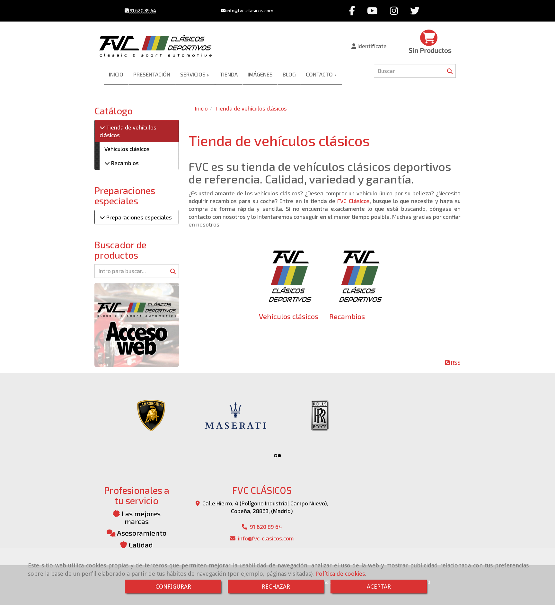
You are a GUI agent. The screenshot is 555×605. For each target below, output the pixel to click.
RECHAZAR (276, 586)
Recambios (347, 316)
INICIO (116, 74)
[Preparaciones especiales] (102, 217)
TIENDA (229, 74)
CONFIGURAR (173, 586)
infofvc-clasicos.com (249, 10)
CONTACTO (320, 74)
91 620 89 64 (142, 10)
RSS (455, 362)
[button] (369, 46)
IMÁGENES (260, 74)
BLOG (289, 74)
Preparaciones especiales (138, 217)
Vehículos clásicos (288, 316)
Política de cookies (340, 573)
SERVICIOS (193, 74)
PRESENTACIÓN (151, 74)
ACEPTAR (379, 586)
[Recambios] (359, 275)
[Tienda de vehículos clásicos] (102, 127)
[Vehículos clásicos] (289, 275)
